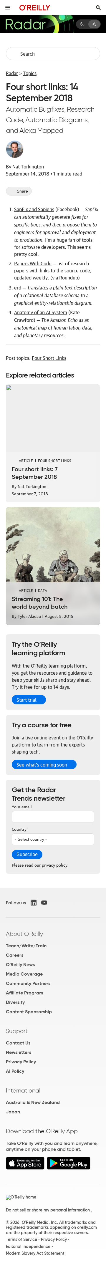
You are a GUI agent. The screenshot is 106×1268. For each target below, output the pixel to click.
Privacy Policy (21, 1062)
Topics (30, 73)
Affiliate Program (24, 993)
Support (17, 1030)
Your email (22, 806)
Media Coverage (24, 974)
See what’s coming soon (41, 764)
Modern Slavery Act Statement (35, 1253)
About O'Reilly (24, 933)
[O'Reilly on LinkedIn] (34, 903)
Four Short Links (49, 358)
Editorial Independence (28, 1246)
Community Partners (28, 983)
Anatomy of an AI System (40, 312)
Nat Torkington (28, 166)
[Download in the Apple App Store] (25, 1168)
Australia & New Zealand (33, 1102)
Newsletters (18, 1052)
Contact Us (18, 1043)
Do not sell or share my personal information (48, 1210)
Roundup (68, 277)
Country (19, 829)
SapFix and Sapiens (34, 209)
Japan (13, 1112)
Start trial (26, 699)
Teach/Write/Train (26, 946)
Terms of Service (21, 1239)
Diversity (15, 1002)
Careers (14, 955)
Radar (12, 73)
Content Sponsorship (29, 1012)
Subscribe (27, 854)
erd (17, 287)
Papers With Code (33, 263)
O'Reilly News (20, 964)
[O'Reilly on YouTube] (44, 903)
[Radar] (39, 24)
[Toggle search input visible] (98, 8)
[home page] (34, 7)
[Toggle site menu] (8, 8)
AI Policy (15, 1071)
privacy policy (54, 865)
